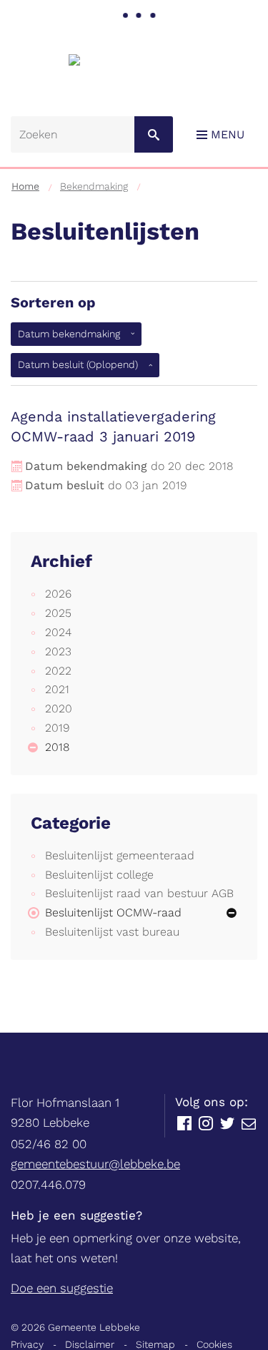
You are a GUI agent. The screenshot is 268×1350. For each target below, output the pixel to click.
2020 (58, 708)
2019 (57, 728)
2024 (58, 632)
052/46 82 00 (48, 1144)
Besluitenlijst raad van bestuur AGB (139, 893)
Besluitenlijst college (99, 874)
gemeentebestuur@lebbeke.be (95, 1164)
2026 (58, 593)
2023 (58, 651)
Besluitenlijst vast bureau (112, 932)
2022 (58, 670)
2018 (57, 747)
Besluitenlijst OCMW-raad (113, 912)
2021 (57, 689)
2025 (58, 613)
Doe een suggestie (62, 1288)
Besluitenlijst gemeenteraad (119, 855)
